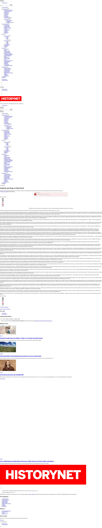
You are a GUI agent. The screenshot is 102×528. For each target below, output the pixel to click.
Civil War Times (7, 70)
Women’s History (7, 51)
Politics (5, 56)
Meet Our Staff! (4, 513)
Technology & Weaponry (8, 160)
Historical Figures (7, 61)
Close (2, 87)
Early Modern (6, 40)
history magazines (32, 494)
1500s (7, 43)
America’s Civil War (7, 175)
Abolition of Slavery (9, 22)
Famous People (4, 130)
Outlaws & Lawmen (7, 27)
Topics (3, 48)
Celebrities (6, 30)
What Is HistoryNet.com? (6, 510)
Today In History (5, 7)
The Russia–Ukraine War (8, 10)
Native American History (8, 65)
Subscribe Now (4, 2)
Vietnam (5, 73)
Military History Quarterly (8, 72)
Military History (7, 57)
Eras (3, 34)
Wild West (6, 63)
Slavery (5, 50)
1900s (7, 38)
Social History (6, 64)
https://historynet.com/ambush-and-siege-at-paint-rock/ (43, 320)
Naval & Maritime (7, 55)
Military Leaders (7, 133)
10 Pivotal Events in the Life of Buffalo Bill (11, 374)
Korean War (6, 15)
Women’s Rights (9, 20)
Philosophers (6, 32)
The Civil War (6, 118)
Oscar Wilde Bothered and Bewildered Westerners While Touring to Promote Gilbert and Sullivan (27, 461)
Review (1, 335)
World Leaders (6, 132)
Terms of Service (5, 80)
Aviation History (7, 176)
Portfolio (1, 353)
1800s (7, 145)
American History (7, 68)
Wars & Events (4, 9)
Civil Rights (8, 21)
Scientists (5, 31)
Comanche (4, 313)
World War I (6, 119)
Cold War (5, 14)
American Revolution (7, 11)
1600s (7, 42)
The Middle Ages (7, 44)
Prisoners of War (7, 158)
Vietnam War (6, 16)
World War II (6, 13)
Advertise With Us (5, 511)
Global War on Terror (7, 17)
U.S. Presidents (6, 25)
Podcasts (3, 77)
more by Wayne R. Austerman (5, 309)
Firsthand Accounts (7, 159)
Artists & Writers (7, 29)
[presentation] (8, 9)
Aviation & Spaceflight (8, 54)
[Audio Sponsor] (58, 194)
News (5, 59)
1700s (7, 41)
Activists (5, 28)
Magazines (4, 173)
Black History (6, 49)
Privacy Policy (4, 79)
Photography (6, 62)
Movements (6, 19)
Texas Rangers (4, 314)
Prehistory (6, 46)
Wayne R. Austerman (4, 191)
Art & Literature (7, 58)
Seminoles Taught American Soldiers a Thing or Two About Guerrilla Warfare (21, 338)
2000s (7, 37)
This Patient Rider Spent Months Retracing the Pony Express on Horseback (20, 356)
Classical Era (6, 45)
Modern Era (6, 36)
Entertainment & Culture (8, 60)
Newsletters (4, 76)
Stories (1, 372)
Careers (3, 512)
